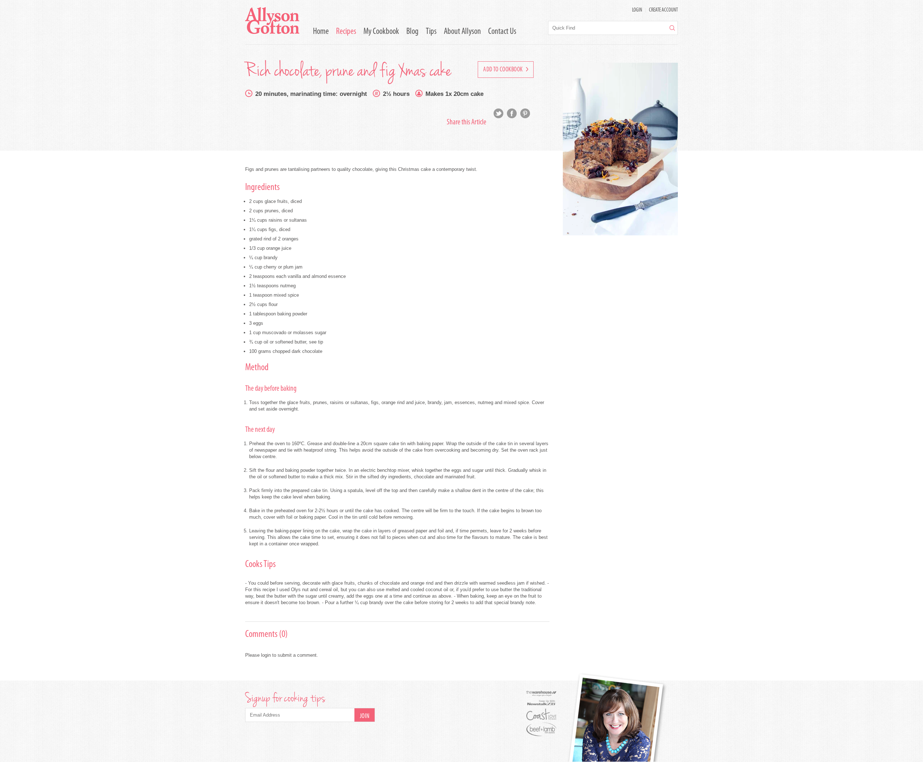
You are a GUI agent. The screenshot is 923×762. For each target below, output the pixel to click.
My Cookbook (381, 31)
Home (321, 31)
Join (365, 716)
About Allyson (462, 31)
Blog (412, 31)
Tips (431, 31)
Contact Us (502, 31)
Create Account (663, 10)
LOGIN (637, 10)
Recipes (346, 31)
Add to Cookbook (503, 70)
